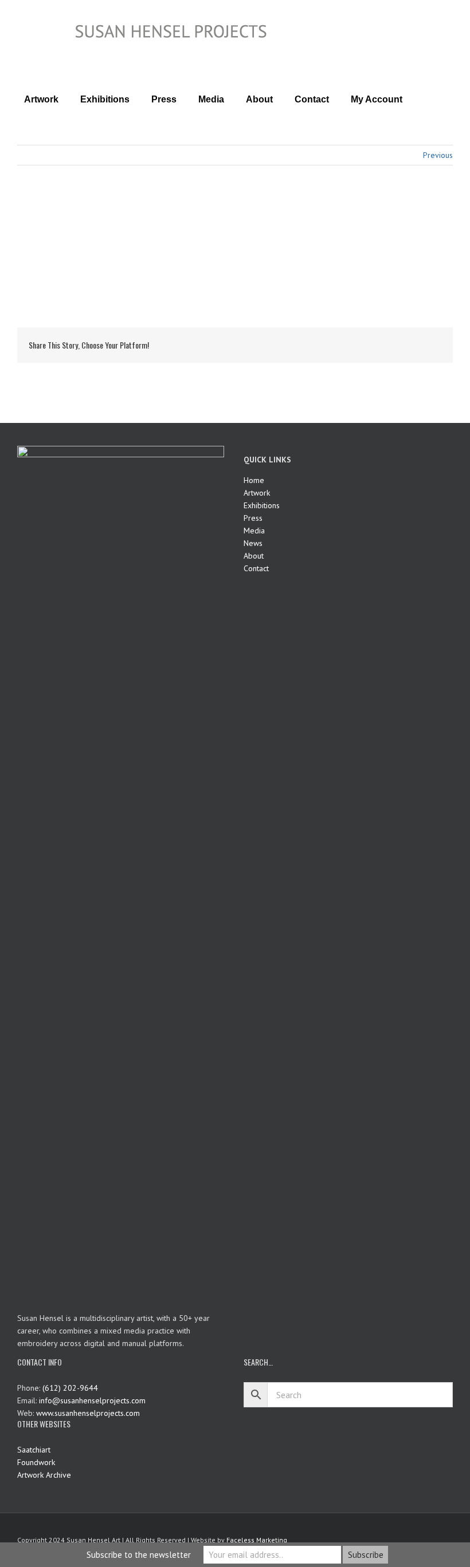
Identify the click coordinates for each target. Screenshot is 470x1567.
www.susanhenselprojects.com (88, 1413)
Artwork (257, 493)
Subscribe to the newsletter (139, 1554)
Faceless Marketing (256, 1540)
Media (254, 530)
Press (253, 518)
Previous (438, 155)
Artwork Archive (44, 1475)
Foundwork (36, 1462)
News (253, 543)
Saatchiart (33, 1450)
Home (254, 480)
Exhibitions (262, 505)
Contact (256, 568)
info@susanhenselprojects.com (92, 1400)
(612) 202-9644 (70, 1388)
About (254, 556)
